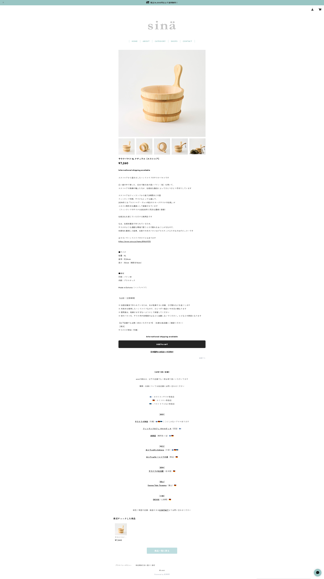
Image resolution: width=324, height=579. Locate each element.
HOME (135, 41)
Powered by (159, 574)
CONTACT (187, 41)
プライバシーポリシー (123, 565)
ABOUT (146, 41)
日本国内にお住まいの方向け (162, 352)
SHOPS (174, 41)
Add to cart (162, 344)
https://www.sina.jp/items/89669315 (134, 241)
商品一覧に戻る (162, 551)
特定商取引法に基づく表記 (145, 565)
